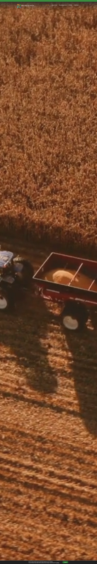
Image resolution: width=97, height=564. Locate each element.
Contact (76, 5)
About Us (54, 5)
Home (47, 5)
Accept (65, 562)
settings (57, 562)
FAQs (70, 5)
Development (63, 5)
